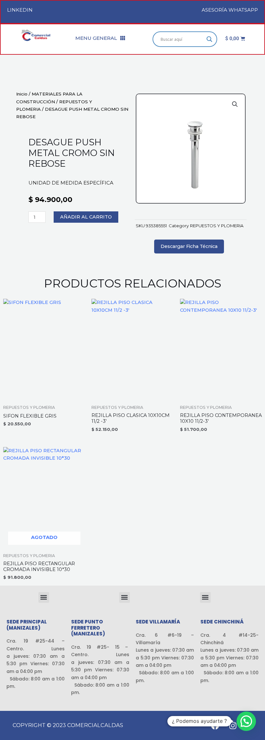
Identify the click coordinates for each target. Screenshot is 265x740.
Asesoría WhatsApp (230, 10)
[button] (235, 104)
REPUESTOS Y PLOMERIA (216, 225)
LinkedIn (20, 10)
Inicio (21, 93)
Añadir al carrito (86, 217)
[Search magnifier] (209, 39)
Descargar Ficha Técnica (189, 246)
